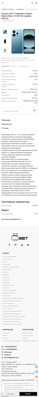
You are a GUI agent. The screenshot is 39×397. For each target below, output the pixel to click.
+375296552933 (10, 347)
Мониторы (5, 275)
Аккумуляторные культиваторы (11, 314)
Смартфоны (5, 288)
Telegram (7, 355)
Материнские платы (8, 285)
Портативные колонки (8, 293)
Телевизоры (6, 277)
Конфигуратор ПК (7, 259)
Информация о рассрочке (30, 340)
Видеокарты (6, 280)
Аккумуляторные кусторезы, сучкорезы (14, 316)
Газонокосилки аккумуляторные (11, 311)
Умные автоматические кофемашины (13, 298)
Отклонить (10, 394)
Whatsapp (8, 352)
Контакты (5, 338)
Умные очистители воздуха (10, 306)
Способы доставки (27, 335)
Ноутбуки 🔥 (6, 264)
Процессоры (6, 282)
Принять (28, 394)
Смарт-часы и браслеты (9, 290)
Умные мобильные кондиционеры (12, 301)
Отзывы (24, 338)
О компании (5, 333)
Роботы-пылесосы (8, 308)
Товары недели (6, 269)
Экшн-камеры (6, 295)
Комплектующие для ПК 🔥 (10, 267)
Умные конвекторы (8, 303)
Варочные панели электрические (12, 319)
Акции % (4, 262)
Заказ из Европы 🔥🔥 (9, 256)
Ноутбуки (5, 272)
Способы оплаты (27, 333)
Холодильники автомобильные (11, 321)
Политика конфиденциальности (11, 340)
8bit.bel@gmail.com (11, 357)
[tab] (20, 120)
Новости (5, 335)
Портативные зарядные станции (12, 324)
